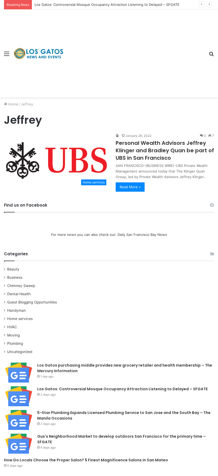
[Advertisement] (134, 49)
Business (14, 277)
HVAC (12, 327)
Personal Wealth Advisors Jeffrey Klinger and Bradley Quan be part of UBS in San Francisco (165, 150)
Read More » (130, 187)
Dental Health (19, 294)
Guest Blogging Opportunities (32, 302)
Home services (20, 319)
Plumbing (15, 343)
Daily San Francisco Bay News (142, 234)
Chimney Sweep (21, 286)
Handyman (16, 310)
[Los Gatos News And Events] (38, 53)
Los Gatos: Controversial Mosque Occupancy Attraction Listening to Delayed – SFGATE (107, 4)
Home (12, 104)
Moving (13, 335)
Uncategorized (19, 352)
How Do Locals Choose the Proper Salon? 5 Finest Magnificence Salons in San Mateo (86, 460)
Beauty (13, 269)
